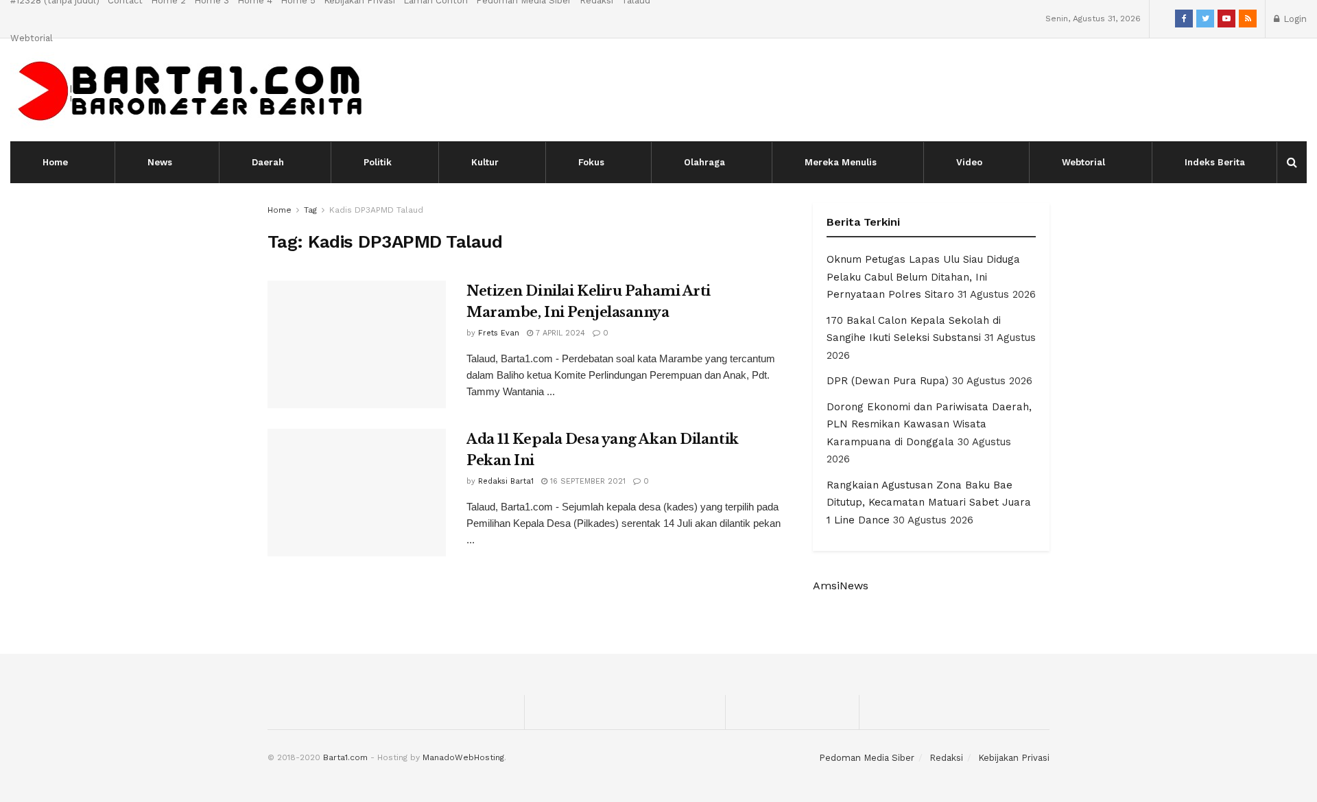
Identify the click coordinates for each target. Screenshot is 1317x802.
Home (55, 162)
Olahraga (704, 162)
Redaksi (946, 758)
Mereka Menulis (841, 162)
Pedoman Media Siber (866, 758)
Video (969, 162)
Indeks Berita (1215, 162)
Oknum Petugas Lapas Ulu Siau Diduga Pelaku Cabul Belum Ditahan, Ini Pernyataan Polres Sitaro (923, 276)
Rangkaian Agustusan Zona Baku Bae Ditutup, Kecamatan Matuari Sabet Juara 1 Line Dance (929, 502)
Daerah (268, 162)
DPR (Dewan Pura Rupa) (888, 381)
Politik (378, 162)
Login (1294, 19)
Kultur (485, 162)
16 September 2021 (586, 481)
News (159, 162)
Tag (310, 210)
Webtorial (31, 38)
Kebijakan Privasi (1013, 758)
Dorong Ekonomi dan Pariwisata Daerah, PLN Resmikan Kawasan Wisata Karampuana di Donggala (929, 424)
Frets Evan (498, 333)
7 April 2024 (559, 333)
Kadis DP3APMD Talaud (376, 210)
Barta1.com (345, 757)
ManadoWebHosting (463, 757)
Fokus (591, 162)
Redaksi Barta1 (506, 481)
